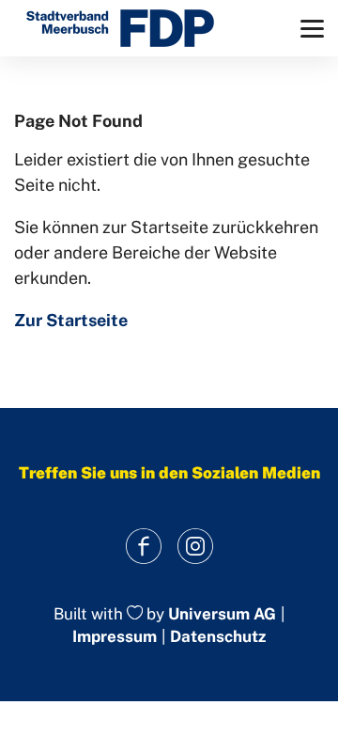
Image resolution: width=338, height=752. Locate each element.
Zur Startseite (71, 320)
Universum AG (222, 613)
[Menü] (312, 28)
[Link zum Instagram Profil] (195, 546)
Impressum (114, 636)
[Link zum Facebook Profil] (143, 546)
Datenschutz (218, 636)
